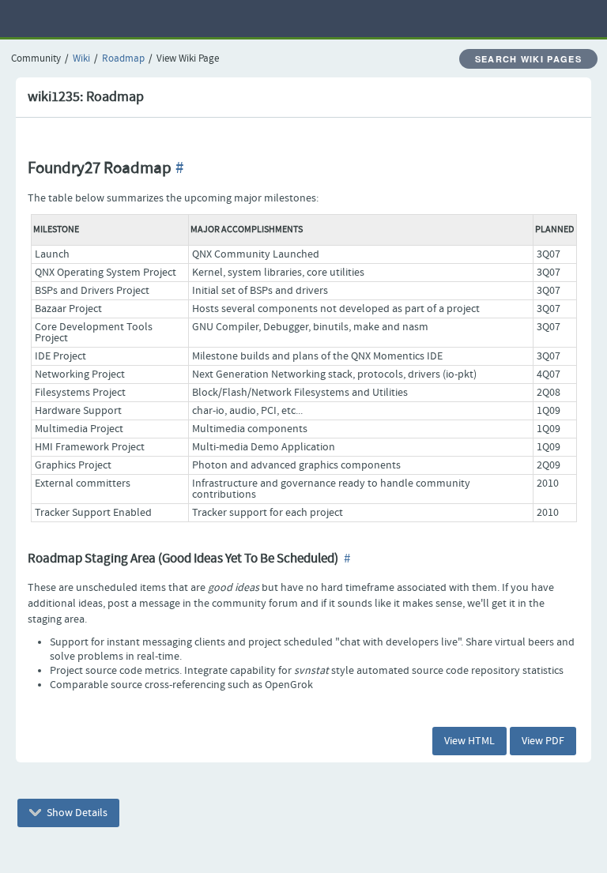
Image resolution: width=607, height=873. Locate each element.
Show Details (75, 813)
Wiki (81, 59)
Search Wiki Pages (528, 59)
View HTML (469, 741)
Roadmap (123, 59)
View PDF (543, 741)
